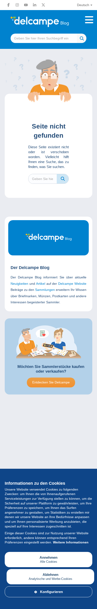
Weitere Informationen (71, 542)
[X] (43, 5)
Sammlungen (45, 290)
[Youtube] (26, 5)
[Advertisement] (48, 457)
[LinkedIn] (34, 5)
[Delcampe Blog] (48, 22)
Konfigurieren (51, 592)
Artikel (40, 283)
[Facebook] (8, 5)
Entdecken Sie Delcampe (51, 382)
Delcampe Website (72, 283)
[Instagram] (17, 5)
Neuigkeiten (19, 283)
